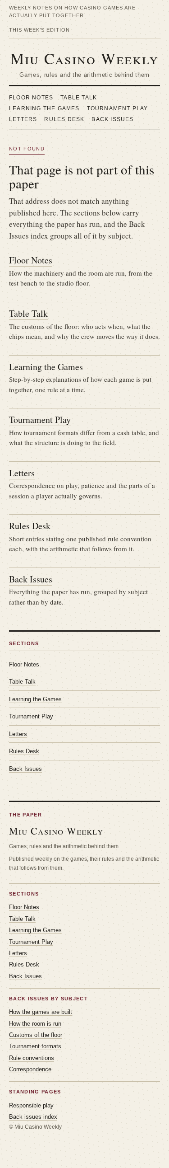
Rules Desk (64, 119)
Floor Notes (31, 97)
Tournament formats (35, 1046)
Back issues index (33, 1116)
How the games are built (40, 1012)
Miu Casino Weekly (84, 58)
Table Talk (78, 97)
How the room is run (35, 1023)
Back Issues (112, 119)
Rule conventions (31, 1058)
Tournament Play (117, 108)
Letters (23, 119)
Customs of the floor (35, 1035)
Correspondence (30, 1069)
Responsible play (31, 1105)
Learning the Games (44, 108)
